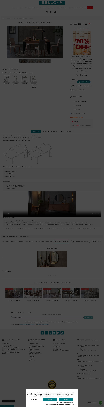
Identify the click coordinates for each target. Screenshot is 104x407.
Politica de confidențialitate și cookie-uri (64, 402)
